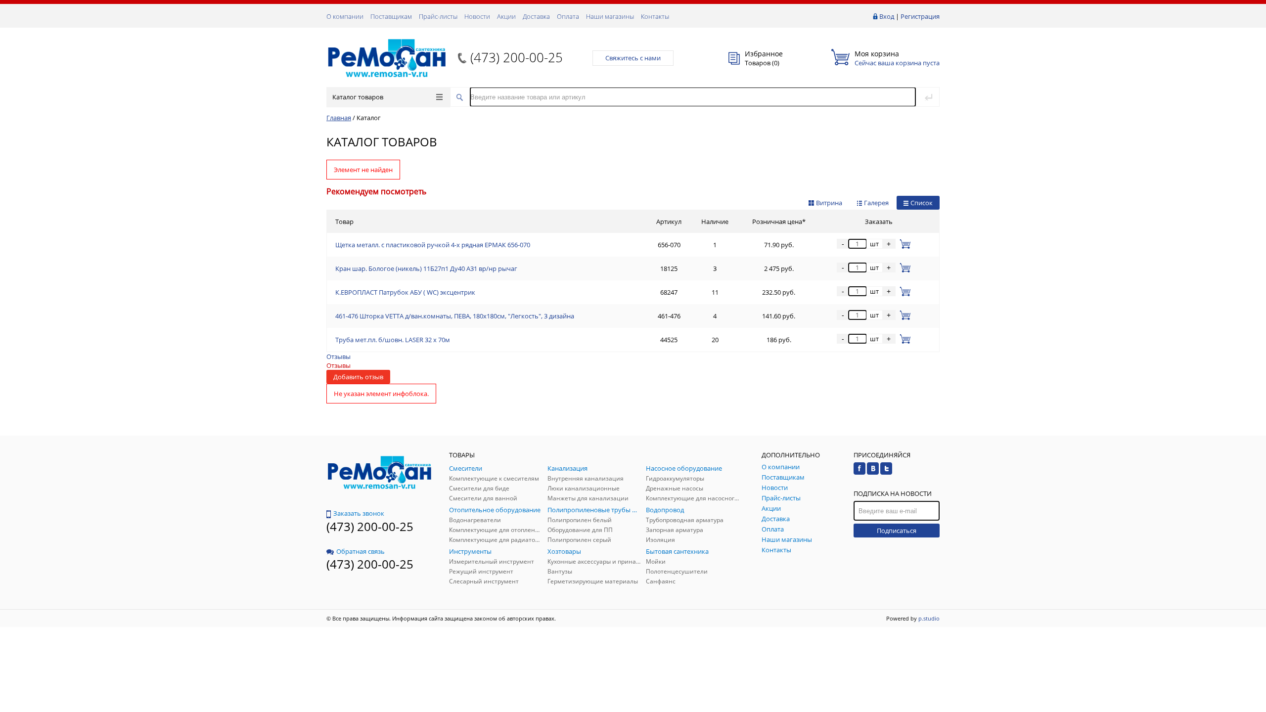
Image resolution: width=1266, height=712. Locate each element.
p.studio (929, 618)
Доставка (536, 16)
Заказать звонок (358, 513)
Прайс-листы (438, 16)
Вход (886, 16)
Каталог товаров (357, 96)
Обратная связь (360, 551)
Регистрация (920, 16)
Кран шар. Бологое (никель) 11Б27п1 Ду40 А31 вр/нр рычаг (426, 268)
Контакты (655, 16)
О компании (344, 16)
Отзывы (338, 356)
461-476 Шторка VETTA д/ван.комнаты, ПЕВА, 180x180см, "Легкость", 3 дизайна (454, 316)
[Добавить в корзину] (903, 243)
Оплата (568, 16)
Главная (338, 117)
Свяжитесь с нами (633, 57)
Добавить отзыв (358, 376)
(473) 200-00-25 (516, 57)
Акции (506, 16)
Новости (477, 16)
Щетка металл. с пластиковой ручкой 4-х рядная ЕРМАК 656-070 (432, 244)
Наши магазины (610, 16)
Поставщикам (391, 16)
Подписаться (896, 530)
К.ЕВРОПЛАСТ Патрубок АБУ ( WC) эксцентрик (405, 292)
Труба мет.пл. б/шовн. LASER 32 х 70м (392, 339)
